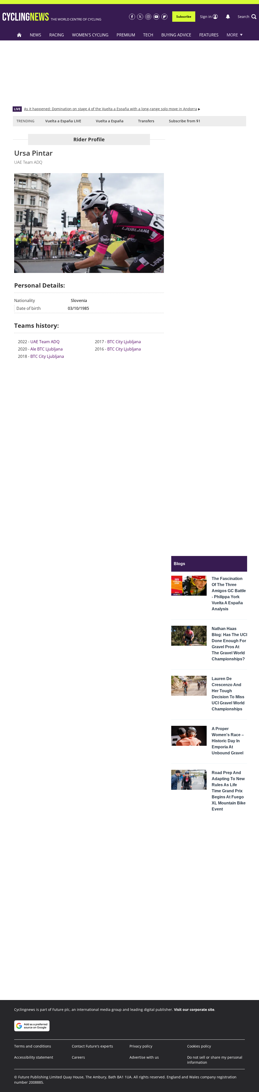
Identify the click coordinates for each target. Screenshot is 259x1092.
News (35, 35)
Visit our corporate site (194, 1009)
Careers (78, 1057)
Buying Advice (176, 35)
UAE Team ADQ (44, 341)
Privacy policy (141, 1046)
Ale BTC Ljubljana (46, 349)
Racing (56, 35)
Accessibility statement (33, 1057)
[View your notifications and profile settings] (228, 17)
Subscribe (183, 16)
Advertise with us (144, 1057)
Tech (148, 35)
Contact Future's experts (92, 1046)
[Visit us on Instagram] (148, 17)
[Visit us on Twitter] (140, 17)
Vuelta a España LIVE (63, 121)
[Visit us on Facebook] (132, 17)
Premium (126, 35)
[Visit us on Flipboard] (164, 17)
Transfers (146, 121)
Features (209, 35)
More (232, 35)
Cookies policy (199, 1046)
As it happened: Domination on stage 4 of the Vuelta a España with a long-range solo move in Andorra (110, 108)
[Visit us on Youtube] (156, 17)
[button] (247, 16)
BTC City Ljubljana (47, 356)
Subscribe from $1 (184, 121)
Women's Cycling (90, 35)
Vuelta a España (109, 121)
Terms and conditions (32, 1046)
